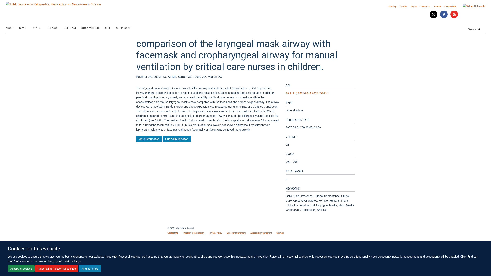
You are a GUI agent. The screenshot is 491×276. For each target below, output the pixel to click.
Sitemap (280, 232)
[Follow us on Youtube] (454, 14)
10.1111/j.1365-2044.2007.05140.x (307, 93)
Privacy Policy (215, 232)
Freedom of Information (193, 232)
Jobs (107, 28)
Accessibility (450, 6)
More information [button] (149, 139)
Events (36, 28)
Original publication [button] (176, 139)
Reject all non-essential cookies (57, 268)
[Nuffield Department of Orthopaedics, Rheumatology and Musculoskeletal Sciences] (53, 3)
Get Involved (124, 28)
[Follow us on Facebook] (444, 14)
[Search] (479, 29)
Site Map (392, 6)
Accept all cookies (21, 268)
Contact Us (172, 232)
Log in (414, 6)
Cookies (404, 6)
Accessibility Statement (261, 232)
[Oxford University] (471, 6)
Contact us (425, 6)
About (10, 28)
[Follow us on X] (434, 14)
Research (52, 28)
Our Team (70, 28)
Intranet (437, 6)
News (22, 28)
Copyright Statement (236, 232)
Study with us (90, 28)
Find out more (89, 268)
